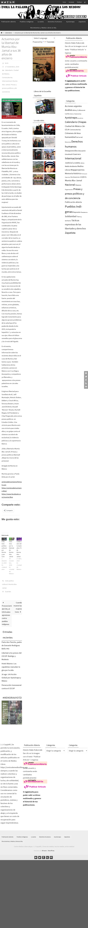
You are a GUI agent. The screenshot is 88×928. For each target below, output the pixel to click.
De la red (79, 137)
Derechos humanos (45, 829)
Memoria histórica (73, 173)
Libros (82, 163)
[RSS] (10, 2)
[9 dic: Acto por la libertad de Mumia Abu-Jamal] (11, 533)
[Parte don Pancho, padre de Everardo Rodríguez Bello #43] (49, 142)
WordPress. (51, 843)
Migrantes (67, 177)
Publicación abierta (73, 202)
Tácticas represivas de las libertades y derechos (75, 224)
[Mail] (13, 2)
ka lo (6, 63)
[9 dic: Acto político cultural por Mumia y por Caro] (4, 533)
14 (13, 714)
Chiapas (82, 122)
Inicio (64, 2)
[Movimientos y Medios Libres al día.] (38, 130)
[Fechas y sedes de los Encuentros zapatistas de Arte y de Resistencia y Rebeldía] (38, 167)
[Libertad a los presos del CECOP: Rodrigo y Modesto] (38, 142)
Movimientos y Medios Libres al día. (12, 833)
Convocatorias (7, 75)
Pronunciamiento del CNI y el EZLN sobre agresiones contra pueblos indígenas (7, 607)
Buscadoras (80, 118)
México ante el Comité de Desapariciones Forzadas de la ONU (9, 704)
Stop (20, 713)
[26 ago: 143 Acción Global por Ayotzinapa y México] (38, 180)
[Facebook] (8, 2)
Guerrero (77, 154)
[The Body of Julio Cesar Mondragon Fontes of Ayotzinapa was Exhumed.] (49, 167)
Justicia (68, 162)
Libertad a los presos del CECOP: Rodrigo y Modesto (12, 648)
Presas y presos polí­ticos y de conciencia (9, 84)
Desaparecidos (71, 150)
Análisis (68, 109)
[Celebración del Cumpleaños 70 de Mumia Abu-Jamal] (19, 533)
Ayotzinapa (71, 117)
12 (9, 714)
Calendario (8, 33)
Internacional (7, 78)
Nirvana (44, 843)
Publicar (79, 2)
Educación (82, 151)
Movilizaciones (75, 177)
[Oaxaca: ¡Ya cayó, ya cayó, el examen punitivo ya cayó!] (49, 180)
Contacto (71, 2)
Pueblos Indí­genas (22, 829)
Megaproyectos (77, 169)
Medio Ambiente (71, 166)
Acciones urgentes (73, 106)
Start (19, 713)
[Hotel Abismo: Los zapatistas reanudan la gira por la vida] (38, 155)
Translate (50, 42)
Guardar (8, 584)
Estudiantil (69, 154)
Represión (77, 212)
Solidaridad (70, 216)
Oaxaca (78, 185)
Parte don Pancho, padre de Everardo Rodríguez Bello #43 (12, 637)
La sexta (76, 162)
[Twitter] (5, 2)
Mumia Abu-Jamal (73, 180)
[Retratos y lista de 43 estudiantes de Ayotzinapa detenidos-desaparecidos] (49, 130)
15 (16, 714)
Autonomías (77, 114)
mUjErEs (83, 177)
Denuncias (68, 142)
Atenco (72, 114)
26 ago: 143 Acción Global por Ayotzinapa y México (11, 669)
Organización (69, 189)
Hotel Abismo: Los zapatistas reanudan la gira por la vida (11, 659)
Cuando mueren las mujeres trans (18, 599)
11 (7, 714)
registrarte (71, 81)
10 (5, 714)
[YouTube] (2, 2)
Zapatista (70, 232)
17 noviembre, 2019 (12, 66)
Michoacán (84, 173)
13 (11, 714)
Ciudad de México (73, 126)
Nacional (70, 184)
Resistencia (84, 212)
